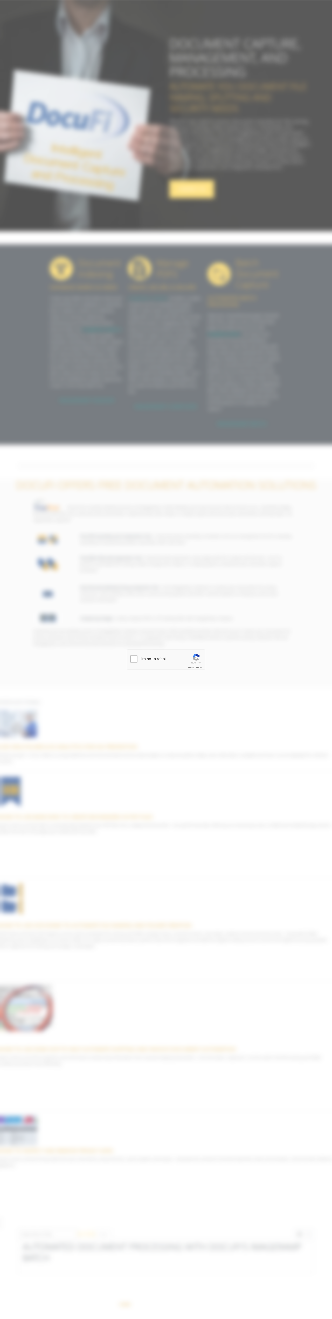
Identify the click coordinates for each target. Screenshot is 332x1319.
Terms (199, 667)
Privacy (191, 667)
